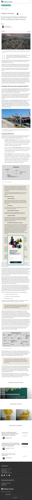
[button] (16, 252)
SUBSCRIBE (15, 262)
